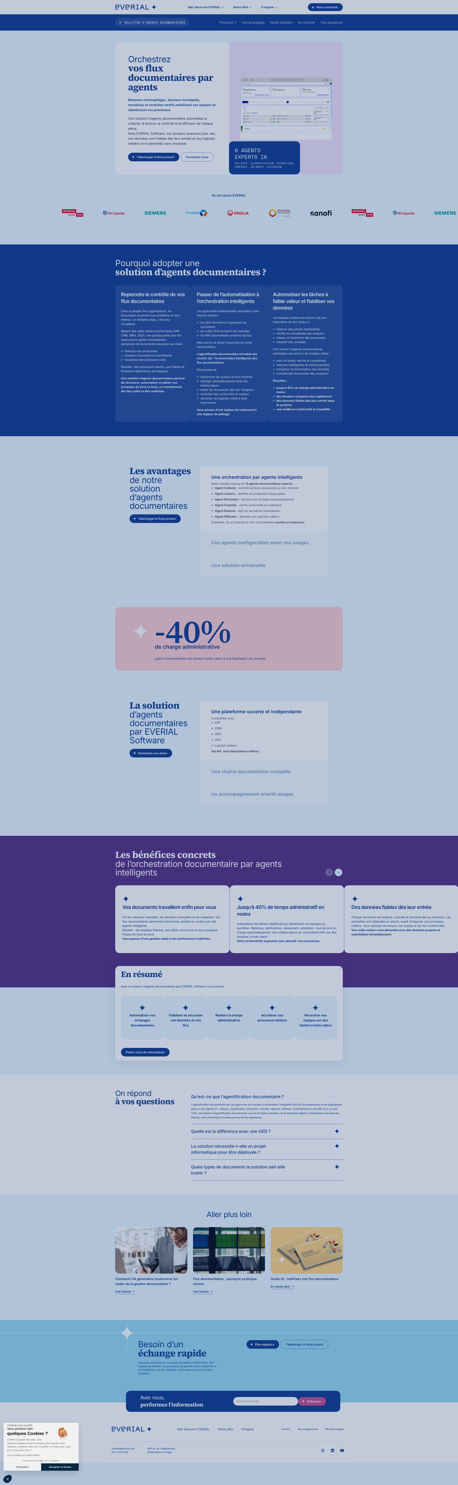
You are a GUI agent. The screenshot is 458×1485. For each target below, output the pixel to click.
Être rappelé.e (264, 1344)
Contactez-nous (197, 157)
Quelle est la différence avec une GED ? (231, 1131)
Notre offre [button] (240, 7)
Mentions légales (334, 1429)
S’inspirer (248, 1429)
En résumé (306, 22)
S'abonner (314, 1401)
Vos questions (332, 22)
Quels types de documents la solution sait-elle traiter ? (238, 1170)
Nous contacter (327, 7)
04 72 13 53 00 (120, 1452)
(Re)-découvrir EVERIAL (193, 1429)
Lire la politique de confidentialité (23, 1455)
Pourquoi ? (228, 22)
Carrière (286, 1429)
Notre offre (225, 1429)
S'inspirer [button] (267, 7)
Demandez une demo (152, 753)
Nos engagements (308, 1429)
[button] (7, 1479)
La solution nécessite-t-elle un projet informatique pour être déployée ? (228, 1149)
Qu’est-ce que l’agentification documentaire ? (237, 1096)
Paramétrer (22, 1467)
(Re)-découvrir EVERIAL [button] (204, 7)
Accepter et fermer (60, 1467)
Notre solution (281, 22)
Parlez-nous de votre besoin (145, 1052)
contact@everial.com (123, 1448)
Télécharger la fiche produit (155, 157)
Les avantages (253, 22)
